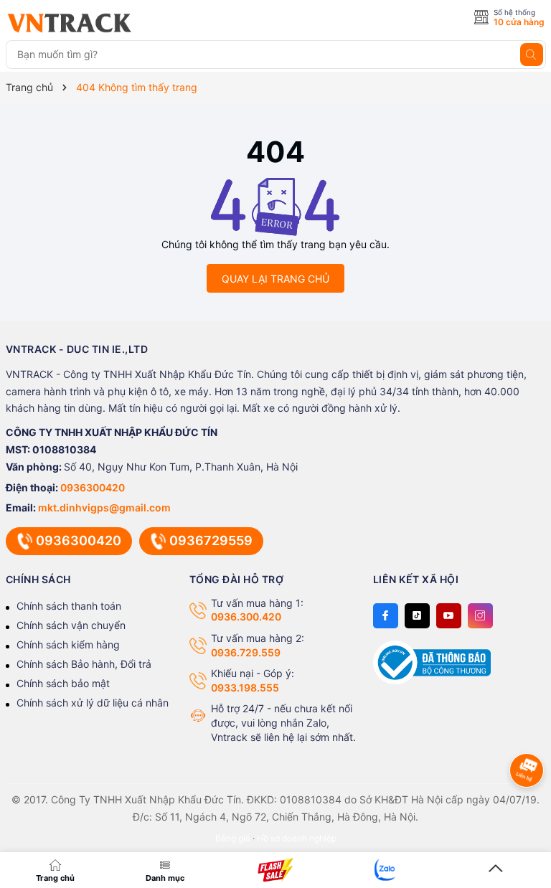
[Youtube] (448, 615)
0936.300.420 (246, 616)
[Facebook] (385, 615)
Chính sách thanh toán (69, 606)
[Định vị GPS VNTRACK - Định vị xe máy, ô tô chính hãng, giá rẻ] (69, 22)
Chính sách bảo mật (63, 683)
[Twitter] (417, 615)
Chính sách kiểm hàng (68, 644)
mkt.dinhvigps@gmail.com (104, 507)
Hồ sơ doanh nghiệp (296, 838)
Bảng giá (232, 838)
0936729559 (211, 540)
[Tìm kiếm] (531, 54)
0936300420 (92, 487)
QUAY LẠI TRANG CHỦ (275, 279)
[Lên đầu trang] (496, 869)
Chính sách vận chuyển (71, 625)
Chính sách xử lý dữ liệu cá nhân (93, 702)
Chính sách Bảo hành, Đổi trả (84, 664)
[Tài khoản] (386, 869)
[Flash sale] (275, 870)
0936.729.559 (246, 652)
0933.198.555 (245, 687)
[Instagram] (480, 615)
